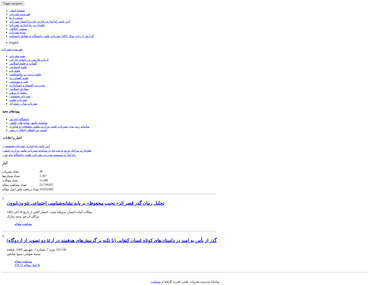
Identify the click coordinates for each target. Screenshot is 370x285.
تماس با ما (16, 17)
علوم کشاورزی (19, 78)
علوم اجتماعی (18, 67)
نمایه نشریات (17, 32)
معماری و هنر (18, 92)
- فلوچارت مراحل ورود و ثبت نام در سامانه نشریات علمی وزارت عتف (46, 150)
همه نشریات (17, 56)
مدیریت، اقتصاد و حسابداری (27, 85)
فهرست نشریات (19, 14)
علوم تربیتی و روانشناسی (25, 74)
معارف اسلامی (19, 89)
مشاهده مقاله (23, 224)
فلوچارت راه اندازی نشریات (27, 25)
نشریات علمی (18, 100)
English (13, 42)
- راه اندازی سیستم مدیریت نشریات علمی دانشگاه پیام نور (39, 155)
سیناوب (156, 281)
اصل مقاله (27, 265)
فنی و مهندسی (18, 81)
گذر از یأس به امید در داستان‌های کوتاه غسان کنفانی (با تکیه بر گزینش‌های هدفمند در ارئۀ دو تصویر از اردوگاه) (112, 240)
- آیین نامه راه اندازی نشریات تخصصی (26, 146)
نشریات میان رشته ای (23, 103)
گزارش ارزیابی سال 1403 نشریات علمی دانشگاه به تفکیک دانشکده (51, 36)
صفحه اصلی (17, 10)
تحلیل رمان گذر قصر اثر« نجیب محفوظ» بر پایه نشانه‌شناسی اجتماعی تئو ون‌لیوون (85, 203)
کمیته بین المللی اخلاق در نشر (28, 130)
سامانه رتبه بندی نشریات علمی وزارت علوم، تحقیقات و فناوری (49, 126)
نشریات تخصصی (19, 96)
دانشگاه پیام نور (19, 119)
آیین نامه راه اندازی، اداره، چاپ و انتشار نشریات (39, 21)
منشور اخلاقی (18, 28)
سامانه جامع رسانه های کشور (28, 122)
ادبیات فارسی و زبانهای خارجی (28, 59)
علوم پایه (15, 70)
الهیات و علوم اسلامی (23, 63)
